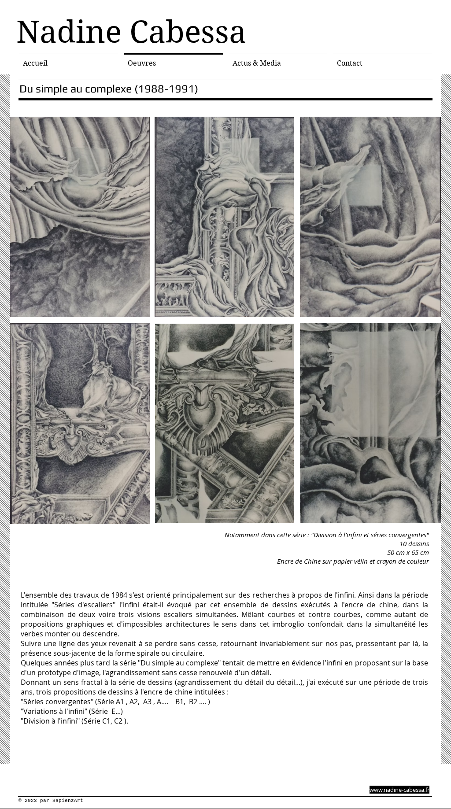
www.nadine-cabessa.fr (399, 790)
